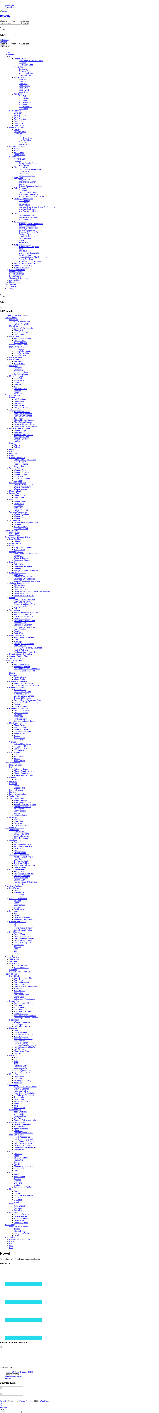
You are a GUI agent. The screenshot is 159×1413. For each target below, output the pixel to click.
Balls (21, 249)
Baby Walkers (24, 180)
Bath (11, 767)
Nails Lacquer (19, 1206)
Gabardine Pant (20, 334)
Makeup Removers (22, 1072)
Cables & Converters (22, 731)
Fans (16, 842)
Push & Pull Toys (26, 259)
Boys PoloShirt (20, 119)
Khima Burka (19, 495)
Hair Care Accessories (23, 1039)
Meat (16, 955)
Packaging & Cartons (23, 803)
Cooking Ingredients (17, 922)
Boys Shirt (18, 121)
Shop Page (9, 288)
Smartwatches (20, 677)
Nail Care (18, 1208)
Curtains (17, 780)
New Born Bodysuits (27, 209)
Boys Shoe (18, 123)
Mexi (11, 499)
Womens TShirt (20, 474)
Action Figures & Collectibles (31, 224)
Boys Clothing (20, 115)
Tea (15, 913)
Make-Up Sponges (21, 1218)
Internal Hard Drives (22, 746)
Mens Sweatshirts (21, 353)
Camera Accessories (17, 688)
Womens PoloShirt (21, 472)
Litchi (21, 897)
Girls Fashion (19, 94)
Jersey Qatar (14, 535)
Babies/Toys (14, 157)
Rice (16, 949)
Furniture (13, 784)
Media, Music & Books (18, 1227)
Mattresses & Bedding (28, 217)
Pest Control (19, 909)
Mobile (17, 148)
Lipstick (17, 1193)
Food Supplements (17, 1122)
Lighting (12, 792)
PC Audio (18, 715)
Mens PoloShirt (20, 343)
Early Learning (25, 255)
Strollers (22, 184)
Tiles (21, 136)
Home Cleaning (15, 765)
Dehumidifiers (19, 851)
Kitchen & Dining (16, 790)
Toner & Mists (19, 1097)
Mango (21, 894)
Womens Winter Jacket (23, 485)
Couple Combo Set (17, 458)
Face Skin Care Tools (23, 1012)
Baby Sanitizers (25, 220)
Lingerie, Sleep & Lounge (19, 428)
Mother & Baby (20, 159)
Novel (16, 1235)
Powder (17, 1164)
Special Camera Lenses (24, 696)
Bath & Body (14, 976)
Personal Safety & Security (25, 1120)
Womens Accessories (18, 512)
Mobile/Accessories (17, 146)
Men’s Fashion (20, 77)
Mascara (17, 1179)
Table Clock (14, 959)
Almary (17, 130)
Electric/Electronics (17, 270)
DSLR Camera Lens (22, 692)
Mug (11, 1246)
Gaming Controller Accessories (27, 685)
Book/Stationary (15, 276)
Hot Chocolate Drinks (23, 917)
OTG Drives (19, 750)
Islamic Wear (14, 493)
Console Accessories (18, 681)
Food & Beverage (16, 274)
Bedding (12, 777)
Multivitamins (19, 1126)
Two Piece (18, 418)
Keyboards (18, 717)
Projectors (18, 859)
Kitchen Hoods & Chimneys (25, 882)
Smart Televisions (21, 836)
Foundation (18, 1160)
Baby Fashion (15, 539)
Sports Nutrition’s (21, 1129)
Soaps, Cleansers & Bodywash (31, 197)
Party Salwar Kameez (23, 416)
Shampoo (18, 1030)
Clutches (22, 63)
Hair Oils (17, 1053)
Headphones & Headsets (24, 671)
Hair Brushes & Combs (23, 1035)
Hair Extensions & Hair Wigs (25, 1047)
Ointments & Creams (22, 1145)
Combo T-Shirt (20, 341)
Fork (11, 1248)
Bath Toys (23, 251)
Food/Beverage (15, 888)
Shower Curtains (21, 773)
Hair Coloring (19, 1041)
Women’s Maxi (20, 502)
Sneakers (18, 362)
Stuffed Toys (24, 242)
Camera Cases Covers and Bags (27, 700)
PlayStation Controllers (23, 683)
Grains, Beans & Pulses (24, 938)
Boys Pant (18, 117)
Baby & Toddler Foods (28, 163)
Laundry (17, 907)
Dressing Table (20, 132)
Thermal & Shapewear (23, 435)
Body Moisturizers (21, 982)
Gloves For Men (20, 389)
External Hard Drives (22, 744)
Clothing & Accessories (23, 199)
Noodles (17, 947)
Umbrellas (18, 393)
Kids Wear (18, 541)
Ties (15, 387)
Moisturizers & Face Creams (25, 1087)
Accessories (14, 1212)
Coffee (16, 915)
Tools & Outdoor (16, 796)
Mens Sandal (24, 86)
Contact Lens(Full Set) (23, 1187)
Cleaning (18, 903)
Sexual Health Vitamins (23, 1133)
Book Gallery (10, 1225)
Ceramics (18, 134)
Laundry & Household (18, 899)
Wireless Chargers (21, 729)
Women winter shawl (22, 487)
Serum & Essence (21, 1089)
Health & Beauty (16, 272)
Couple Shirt (19, 466)
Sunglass (13, 970)
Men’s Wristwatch (21, 968)
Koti (11, 451)
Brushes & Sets (20, 1068)
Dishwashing (19, 905)
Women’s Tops (20, 430)
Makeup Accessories (22, 1070)
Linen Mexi (18, 506)
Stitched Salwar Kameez (24, 420)
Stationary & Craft (16, 798)
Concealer (18, 1162)
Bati (11, 1244)
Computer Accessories (18, 708)
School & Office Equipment (25, 805)
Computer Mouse (21, 713)
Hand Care (18, 993)
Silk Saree (18, 403)
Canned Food (19, 934)
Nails (16, 1064)
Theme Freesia (25, 1401)
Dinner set (23, 142)
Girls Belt (22, 96)
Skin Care (18, 1083)
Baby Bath (23, 190)
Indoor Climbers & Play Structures (33, 257)
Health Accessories (22, 1137)
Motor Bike (18, 757)
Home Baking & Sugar (23, 928)
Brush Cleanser (20, 1216)
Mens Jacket (24, 82)
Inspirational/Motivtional (24, 1233)
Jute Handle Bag (21, 529)
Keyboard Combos (21, 719)
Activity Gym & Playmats (29, 247)
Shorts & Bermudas (22, 330)
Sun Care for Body (21, 995)
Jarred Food (19, 945)
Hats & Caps (19, 382)
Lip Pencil (18, 1200)
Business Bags (25, 71)
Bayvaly (5, 16)
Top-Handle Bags (26, 65)
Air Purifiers (19, 848)
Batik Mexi (18, 508)
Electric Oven (19, 880)
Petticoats (18, 433)
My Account (9, 5)
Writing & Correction (22, 807)
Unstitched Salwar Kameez (25, 424)
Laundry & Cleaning (17, 794)
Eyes (16, 1062)
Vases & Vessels (25, 144)
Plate (11, 1241)
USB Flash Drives (21, 748)
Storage (12, 742)
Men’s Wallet (19, 380)
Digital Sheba (10, 286)
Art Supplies (19, 809)
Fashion (12, 56)
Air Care (17, 901)
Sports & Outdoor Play (23, 265)
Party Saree (19, 405)
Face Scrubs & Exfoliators (24, 1093)
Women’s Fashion (12, 395)
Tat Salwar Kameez (22, 412)
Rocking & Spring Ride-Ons (30, 261)
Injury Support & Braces (24, 1141)
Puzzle (21, 240)
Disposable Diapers (27, 176)
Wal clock (13, 961)
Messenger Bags (26, 73)
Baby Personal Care (22, 188)
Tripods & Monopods (22, 698)
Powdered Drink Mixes (23, 920)
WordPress (44, 1401)
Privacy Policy (10, 7)
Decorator (13, 782)
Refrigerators (19, 871)
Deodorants (19, 1076)
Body (16, 1170)
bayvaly (8, 1378)
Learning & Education (28, 236)
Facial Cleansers (21, 1101)
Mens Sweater (20, 355)
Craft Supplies (20, 811)
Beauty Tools (14, 1001)
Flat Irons (18, 1005)
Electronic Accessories (14, 660)
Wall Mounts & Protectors (24, 865)
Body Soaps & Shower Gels (25, 986)
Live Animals (14, 282)
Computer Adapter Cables (24, 721)
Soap (16, 1106)
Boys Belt (18, 113)
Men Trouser (14, 533)
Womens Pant (20, 470)
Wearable (13, 675)
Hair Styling (19, 1049)
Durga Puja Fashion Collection (17, 316)
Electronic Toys (25, 234)
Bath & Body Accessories (24, 999)
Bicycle (17, 759)
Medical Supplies (16, 1135)
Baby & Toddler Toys (22, 245)
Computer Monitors (22, 711)
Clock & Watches (12, 957)
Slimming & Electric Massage (26, 1018)
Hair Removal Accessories (25, 1016)
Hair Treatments (20, 1032)
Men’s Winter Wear (17, 347)
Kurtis (11, 456)
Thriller (17, 1229)
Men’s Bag (18, 67)
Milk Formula (24, 165)
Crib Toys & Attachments (29, 253)
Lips (15, 1060)
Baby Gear (18, 178)
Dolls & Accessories (27, 230)
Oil (15, 924)
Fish (16, 953)
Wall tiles (27, 140)
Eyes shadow (19, 1177)
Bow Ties (18, 385)
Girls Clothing (24, 98)
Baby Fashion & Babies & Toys (17, 537)
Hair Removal (19, 991)
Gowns (12, 449)
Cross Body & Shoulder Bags (31, 61)
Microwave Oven (21, 878)
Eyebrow (17, 1185)
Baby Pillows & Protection (24, 600)
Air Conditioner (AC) (22, 844)
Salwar (12, 443)
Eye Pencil (18, 1183)
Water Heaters (20, 853)
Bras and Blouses (21, 439)
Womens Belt (19, 516)
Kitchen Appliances (17, 869)
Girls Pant (23, 100)
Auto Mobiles (14, 280)
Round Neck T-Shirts (22, 339)
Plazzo (17, 445)
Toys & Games (20, 222)
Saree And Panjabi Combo (25, 460)
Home (7, 52)
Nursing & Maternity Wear (24, 604)
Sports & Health (11, 531)
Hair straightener (21, 1037)
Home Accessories (17, 128)
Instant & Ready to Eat (23, 943)
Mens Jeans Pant (21, 332)
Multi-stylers (19, 1007)
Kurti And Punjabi (21, 464)
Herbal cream (19, 1108)
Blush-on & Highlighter (23, 1166)
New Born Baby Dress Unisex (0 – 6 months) (37, 207)
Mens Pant (23, 84)
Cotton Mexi (19, 504)
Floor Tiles (27, 138)
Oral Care (18, 1118)
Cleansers (18, 1154)
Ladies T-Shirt (19, 476)
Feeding (17, 161)
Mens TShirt (24, 90)
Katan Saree (19, 401)
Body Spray (19, 980)
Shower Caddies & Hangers (25, 771)
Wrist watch (14, 963)
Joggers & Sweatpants (23, 328)
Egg (15, 951)
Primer (16, 1156)
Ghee (16, 926)
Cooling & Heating (17, 840)
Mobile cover (19, 151)
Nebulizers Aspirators (23, 1143)
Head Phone (19, 153)
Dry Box (17, 704)
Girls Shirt (23, 105)
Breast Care (19, 997)
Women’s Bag (20, 59)
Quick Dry (18, 1210)
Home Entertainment (22, 665)
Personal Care (15, 1110)
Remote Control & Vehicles (25, 263)
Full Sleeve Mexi (21, 510)
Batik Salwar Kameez (23, 414)
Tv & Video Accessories (19, 855)
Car (15, 754)
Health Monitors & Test (23, 1139)
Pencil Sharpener (21, 1223)
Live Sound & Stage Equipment (27, 669)
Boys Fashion (15, 111)
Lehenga (13, 453)
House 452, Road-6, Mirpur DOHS (19, 1372)
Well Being (18, 1131)
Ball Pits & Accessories (28, 228)
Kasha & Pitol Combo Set (19, 972)
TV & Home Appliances (14, 828)
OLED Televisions (21, 834)
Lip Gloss (18, 1198)
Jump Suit (18, 481)
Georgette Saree (21, 407)
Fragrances (14, 1020)
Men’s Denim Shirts (22, 322)
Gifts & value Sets (21, 1051)
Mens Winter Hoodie (22, 351)
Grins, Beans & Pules (23, 930)
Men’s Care (14, 1074)
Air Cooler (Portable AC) (24, 846)
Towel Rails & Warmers (23, 775)
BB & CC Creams (21, 1158)
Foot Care (18, 989)
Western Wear (15, 468)
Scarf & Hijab (19, 497)
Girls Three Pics (25, 107)
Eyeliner (17, 1181)
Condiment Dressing (22, 936)
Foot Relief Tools (21, 1014)
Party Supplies (25, 238)
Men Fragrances (20, 1024)
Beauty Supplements (22, 1124)
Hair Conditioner (21, 1043)
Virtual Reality (20, 679)
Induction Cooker (21, 884)
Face (16, 1058)
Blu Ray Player (20, 867)
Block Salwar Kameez (23, 422)
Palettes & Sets (20, 1066)
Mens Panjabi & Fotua (18, 345)
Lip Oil (16, 1202)
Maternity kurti (15, 491)
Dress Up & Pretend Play (29, 232)
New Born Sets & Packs (28, 211)
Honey (16, 890)
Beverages (13, 911)
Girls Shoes (23, 109)
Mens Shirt (23, 88)
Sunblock (18, 1103)
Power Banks (19, 155)
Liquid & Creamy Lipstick (24, 1195)
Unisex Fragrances (22, 1026)
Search (25, 23)
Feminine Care (20, 1116)
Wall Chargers (20, 727)
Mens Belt (23, 79)
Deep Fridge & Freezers (24, 874)
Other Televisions (21, 838)
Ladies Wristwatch (21, 966)
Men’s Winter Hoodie (27, 1045)
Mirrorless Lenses (21, 694)
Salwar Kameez (15, 410)
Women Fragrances (22, 1022)
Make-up (13, 1055)
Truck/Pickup (19, 761)
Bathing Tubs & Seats (28, 192)
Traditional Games (21, 268)
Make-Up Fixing (20, 1168)
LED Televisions (20, 832)
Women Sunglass (21, 514)
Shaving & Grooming (22, 1080)
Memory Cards (20, 690)
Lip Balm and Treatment (24, 1095)
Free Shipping (10, 284)
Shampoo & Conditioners (29, 194)
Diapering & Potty (21, 167)
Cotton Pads (19, 1221)
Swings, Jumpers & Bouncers (31, 186)
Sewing (17, 813)
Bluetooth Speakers (22, 667)
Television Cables (21, 863)
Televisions (14, 830)
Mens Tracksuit (15, 357)
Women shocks (20, 489)
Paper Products (20, 800)
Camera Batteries (21, 706)
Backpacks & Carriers (28, 182)
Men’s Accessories (17, 376)
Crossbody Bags (25, 75)
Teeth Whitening (20, 1112)
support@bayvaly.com (14, 1376)
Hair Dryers (18, 1009)
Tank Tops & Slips (21, 437)
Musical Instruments (27, 627)
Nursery (17, 213)
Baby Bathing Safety (27, 215)
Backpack (23, 69)
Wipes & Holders (26, 174)
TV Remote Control (22, 861)
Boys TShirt (19, 125)
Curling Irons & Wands (23, 1003)
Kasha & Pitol (10, 1237)
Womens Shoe (20, 518)
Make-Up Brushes (21, 1214)
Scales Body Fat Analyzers (25, 1147)
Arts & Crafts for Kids (27, 226)
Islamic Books (19, 1231)
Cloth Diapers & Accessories (30, 169)
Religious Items (20, 815)
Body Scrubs (19, 984)
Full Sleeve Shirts (21, 324)
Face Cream (19, 1099)
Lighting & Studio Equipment (26, 702)
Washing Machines (22, 876)
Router (12, 673)
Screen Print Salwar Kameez (26, 426)
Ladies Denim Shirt (22, 479)
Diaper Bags (24, 171)
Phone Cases (19, 725)
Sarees (12, 397)
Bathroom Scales (21, 769)
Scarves (17, 391)
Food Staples (14, 932)
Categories (9, 54)
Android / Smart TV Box (23, 857)
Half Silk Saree (20, 399)
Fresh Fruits (19, 892)
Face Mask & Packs (22, 1091)
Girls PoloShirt (25, 102)
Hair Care (13, 1028)
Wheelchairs (19, 1149)
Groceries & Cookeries (18, 278)
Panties (17, 441)
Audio (11, 662)
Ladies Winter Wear (17, 483)
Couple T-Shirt (20, 462)
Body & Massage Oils (23, 978)
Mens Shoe (23, 92)
